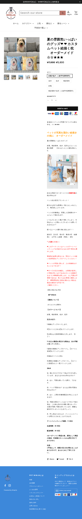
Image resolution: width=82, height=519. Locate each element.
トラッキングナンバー (36, 493)
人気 (39, 23)
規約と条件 (32, 502)
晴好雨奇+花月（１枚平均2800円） (61, 91)
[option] (22, 55)
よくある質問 (33, 489)
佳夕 (57, 81)
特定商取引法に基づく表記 (37, 509)
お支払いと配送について (36, 496)
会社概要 (32, 483)
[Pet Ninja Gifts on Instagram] (9, 485)
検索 (30, 480)
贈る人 (49, 23)
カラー (49, 72)
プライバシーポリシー (36, 486)
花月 (50, 81)
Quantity (51, 96)
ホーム (16, 23)
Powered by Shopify (10, 490)
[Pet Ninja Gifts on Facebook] (5, 485)
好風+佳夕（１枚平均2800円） (59, 76)
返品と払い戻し (34, 499)
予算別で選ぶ (40, 28)
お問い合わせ (33, 506)
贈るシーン (63, 23)
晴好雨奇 (66, 81)
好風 (50, 86)
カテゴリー (27, 23)
